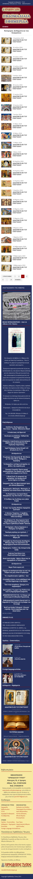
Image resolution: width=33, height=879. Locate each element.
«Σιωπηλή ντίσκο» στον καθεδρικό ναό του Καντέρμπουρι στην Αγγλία (16, 580)
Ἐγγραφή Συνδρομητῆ (14, 2)
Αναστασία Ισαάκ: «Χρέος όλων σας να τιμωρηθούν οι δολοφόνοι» (16, 559)
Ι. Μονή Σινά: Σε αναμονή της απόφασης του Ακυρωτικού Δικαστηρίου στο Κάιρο (16, 478)
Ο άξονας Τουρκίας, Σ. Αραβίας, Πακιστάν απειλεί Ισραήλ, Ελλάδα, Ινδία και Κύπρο (16, 514)
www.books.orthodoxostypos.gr (12, 790)
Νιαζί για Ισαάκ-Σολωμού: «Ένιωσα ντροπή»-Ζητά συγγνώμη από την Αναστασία (16, 609)
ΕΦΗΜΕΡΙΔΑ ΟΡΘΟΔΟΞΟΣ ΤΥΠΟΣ (12, 3)
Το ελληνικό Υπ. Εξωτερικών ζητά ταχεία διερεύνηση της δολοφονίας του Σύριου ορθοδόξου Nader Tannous (16, 521)
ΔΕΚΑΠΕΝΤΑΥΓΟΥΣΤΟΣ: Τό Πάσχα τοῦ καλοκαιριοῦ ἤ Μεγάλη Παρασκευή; (16, 596)
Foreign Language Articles (8, 828)
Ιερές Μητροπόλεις (22, 811)
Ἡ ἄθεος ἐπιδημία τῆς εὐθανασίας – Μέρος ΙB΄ (16, 536)
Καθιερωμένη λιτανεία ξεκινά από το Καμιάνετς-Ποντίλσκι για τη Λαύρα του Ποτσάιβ (16, 602)
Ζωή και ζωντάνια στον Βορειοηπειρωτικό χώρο (16, 554)
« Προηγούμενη (7, 276)
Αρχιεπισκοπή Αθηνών (23, 824)
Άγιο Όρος (19, 822)
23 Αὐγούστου (16, 504)
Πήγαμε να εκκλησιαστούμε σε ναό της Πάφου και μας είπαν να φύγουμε (16, 571)
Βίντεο (18, 828)
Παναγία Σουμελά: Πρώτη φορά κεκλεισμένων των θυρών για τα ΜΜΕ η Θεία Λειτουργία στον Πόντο (16, 471)
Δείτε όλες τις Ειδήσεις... (7, 613)
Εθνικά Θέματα (20, 815)
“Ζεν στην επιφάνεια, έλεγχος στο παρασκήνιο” (16, 585)
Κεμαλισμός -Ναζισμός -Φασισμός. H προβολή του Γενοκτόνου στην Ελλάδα (16, 489)
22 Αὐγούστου (16, 564)
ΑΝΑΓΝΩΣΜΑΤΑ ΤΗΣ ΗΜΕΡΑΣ (13, 288)
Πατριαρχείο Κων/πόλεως (24, 809)
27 (11, 279)
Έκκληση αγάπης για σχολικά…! (16, 532)
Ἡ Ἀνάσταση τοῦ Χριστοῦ (17, 432)
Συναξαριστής (5, 815)
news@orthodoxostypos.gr (9, 870)
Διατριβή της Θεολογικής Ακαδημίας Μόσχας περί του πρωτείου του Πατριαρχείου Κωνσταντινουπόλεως (16, 542)
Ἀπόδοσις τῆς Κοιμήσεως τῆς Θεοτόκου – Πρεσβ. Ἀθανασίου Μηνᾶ (16, 428)
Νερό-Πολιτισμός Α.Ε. (16, 567)
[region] (16, 18)
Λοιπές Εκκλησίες (21, 813)
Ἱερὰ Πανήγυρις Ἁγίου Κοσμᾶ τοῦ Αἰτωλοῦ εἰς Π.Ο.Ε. (16, 449)
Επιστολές (4, 826)
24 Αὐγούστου (16, 453)
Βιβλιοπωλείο (5, 809)
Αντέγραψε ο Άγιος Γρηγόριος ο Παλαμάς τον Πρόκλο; (16, 528)
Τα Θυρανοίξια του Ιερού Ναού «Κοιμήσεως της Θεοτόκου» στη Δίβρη (16, 495)
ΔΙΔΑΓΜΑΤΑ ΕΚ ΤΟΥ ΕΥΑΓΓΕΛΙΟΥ (20, 41)
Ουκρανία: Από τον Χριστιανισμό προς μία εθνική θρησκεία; (16, 484)
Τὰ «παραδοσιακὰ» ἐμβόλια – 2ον (17, 576)
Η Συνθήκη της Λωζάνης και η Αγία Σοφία (16, 500)
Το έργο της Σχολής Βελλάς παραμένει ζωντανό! (16, 508)
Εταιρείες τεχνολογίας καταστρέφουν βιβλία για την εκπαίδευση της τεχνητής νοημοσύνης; (16, 443)
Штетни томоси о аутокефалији (20, 675)
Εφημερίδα (4, 807)
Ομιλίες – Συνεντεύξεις (8, 822)
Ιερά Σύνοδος (20, 826)
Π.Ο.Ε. (3, 811)
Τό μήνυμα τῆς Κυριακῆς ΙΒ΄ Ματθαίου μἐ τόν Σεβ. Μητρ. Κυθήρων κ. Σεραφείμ (16, 459)
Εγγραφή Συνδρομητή (7, 813)
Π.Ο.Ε (23, 2)
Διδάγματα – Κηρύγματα (8, 824)
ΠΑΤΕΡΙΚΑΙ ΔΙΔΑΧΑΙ (16, 732)
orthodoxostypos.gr (20, 415)
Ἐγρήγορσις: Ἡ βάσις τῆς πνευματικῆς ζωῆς (16, 549)
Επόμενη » (18, 279)
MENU (6, 27)
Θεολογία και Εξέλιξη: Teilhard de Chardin (16, 437)
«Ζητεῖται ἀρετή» (19, 659)
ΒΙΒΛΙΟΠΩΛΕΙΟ (26, 3)
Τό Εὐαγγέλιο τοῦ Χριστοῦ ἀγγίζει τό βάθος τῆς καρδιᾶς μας (16, 465)
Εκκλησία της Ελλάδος (22, 807)
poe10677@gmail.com (20, 796)
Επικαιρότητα (20, 818)
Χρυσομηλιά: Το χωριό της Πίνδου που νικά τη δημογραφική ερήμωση (16, 590)
